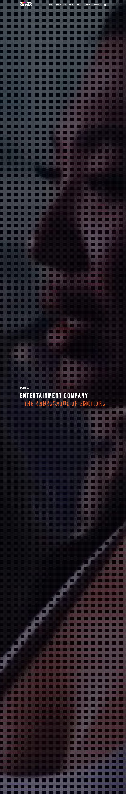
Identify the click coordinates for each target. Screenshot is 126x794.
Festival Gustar (76, 5)
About (88, 5)
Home (51, 5)
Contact (97, 5)
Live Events (61, 5)
